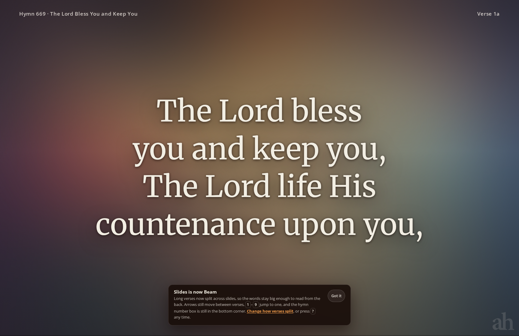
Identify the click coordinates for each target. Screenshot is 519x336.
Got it (336, 295)
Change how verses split (270, 311)
